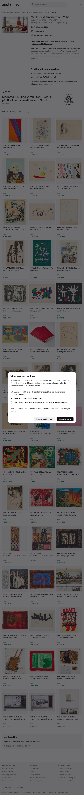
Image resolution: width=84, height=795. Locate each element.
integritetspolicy (34, 408)
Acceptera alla (65, 419)
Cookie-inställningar (44, 419)
